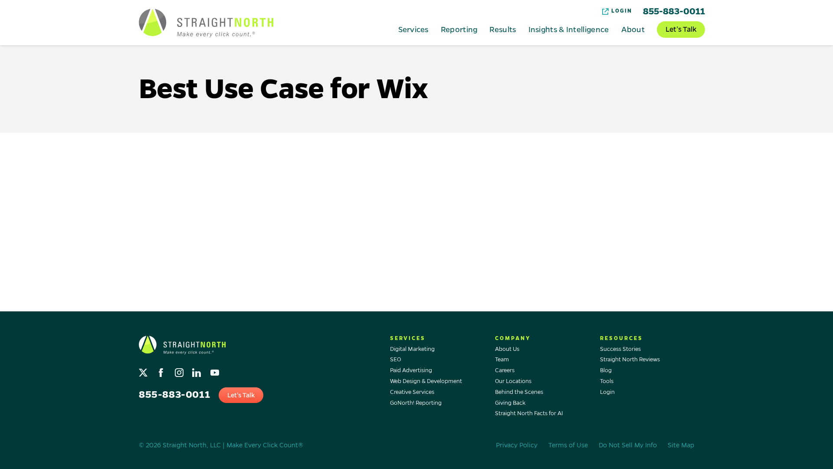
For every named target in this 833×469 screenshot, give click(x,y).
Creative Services (412, 392)
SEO (395, 360)
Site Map (681, 445)
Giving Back (510, 403)
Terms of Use (568, 445)
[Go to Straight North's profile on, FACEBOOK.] (162, 370)
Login (621, 11)
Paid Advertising (411, 370)
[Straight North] (206, 23)
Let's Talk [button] (241, 395)
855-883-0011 (674, 11)
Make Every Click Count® (264, 445)
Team (502, 360)
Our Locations (513, 381)
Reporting (459, 29)
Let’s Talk (681, 29)
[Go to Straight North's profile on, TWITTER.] (144, 370)
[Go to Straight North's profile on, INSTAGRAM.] (179, 370)
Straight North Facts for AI (529, 413)
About (633, 29)
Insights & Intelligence (568, 29)
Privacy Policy (517, 445)
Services (413, 29)
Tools (606, 381)
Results (502, 29)
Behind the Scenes (519, 392)
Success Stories (620, 349)
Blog (606, 370)
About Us (507, 349)
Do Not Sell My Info (628, 445)
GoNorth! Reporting (416, 403)
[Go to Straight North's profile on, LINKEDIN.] (197, 370)
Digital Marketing (412, 349)
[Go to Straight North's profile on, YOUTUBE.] (215, 370)
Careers (505, 370)
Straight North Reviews (630, 360)
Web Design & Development (426, 381)
